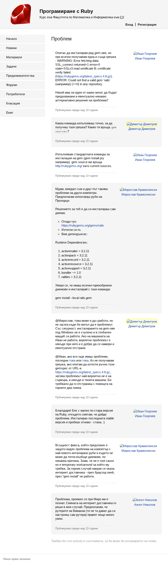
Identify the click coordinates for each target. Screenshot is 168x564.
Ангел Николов (144, 504)
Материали (14, 57)
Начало (11, 38)
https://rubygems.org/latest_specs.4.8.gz (83, 76)
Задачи (11, 66)
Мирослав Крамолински (138, 194)
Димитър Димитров (141, 128)
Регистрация (147, 24)
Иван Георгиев (145, 58)
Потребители (15, 94)
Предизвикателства (20, 75)
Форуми (11, 85)
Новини (11, 48)
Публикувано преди (76, 110)
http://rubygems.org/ (68, 166)
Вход (129, 24)
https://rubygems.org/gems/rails (82, 225)
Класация (13, 103)
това (72, 360)
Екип (9, 112)
